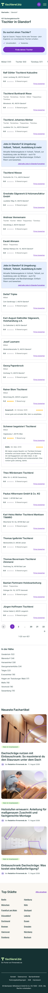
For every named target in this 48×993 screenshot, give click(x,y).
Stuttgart (28, 910)
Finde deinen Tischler (24, 50)
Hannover (5, 932)
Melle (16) (5, 682)
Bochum (27, 937)
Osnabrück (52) (8, 654)
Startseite (5, 12)
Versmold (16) (7, 687)
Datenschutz (22, 977)
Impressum (37, 980)
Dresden (27, 926)
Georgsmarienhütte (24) (11, 666)
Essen (26, 921)
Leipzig (27, 916)
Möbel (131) (6, 62)
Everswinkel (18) (8, 674)
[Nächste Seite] (44, 631)
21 (37, 627)
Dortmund (5, 921)
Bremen (4, 926)
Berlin (3, 899)
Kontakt (13, 977)
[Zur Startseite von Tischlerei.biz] (11, 4)
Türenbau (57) (37, 62)
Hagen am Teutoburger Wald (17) (15, 678)
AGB (29, 980)
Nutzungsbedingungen (17, 980)
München (5, 905)
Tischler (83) (21, 62)
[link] (24, 78)
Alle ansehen (41, 892)
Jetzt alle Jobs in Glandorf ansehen (31, 164)
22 (43, 627)
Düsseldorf (6, 916)
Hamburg (28, 899)
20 (31, 627)
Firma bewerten (39, 84)
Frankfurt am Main (9, 910)
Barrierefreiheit (34, 977)
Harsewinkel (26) (8, 662)
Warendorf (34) (7, 658)
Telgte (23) (6, 670)
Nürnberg (28, 932)
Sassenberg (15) (8, 691)
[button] (39, 4)
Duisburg (5, 937)
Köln (26, 905)
